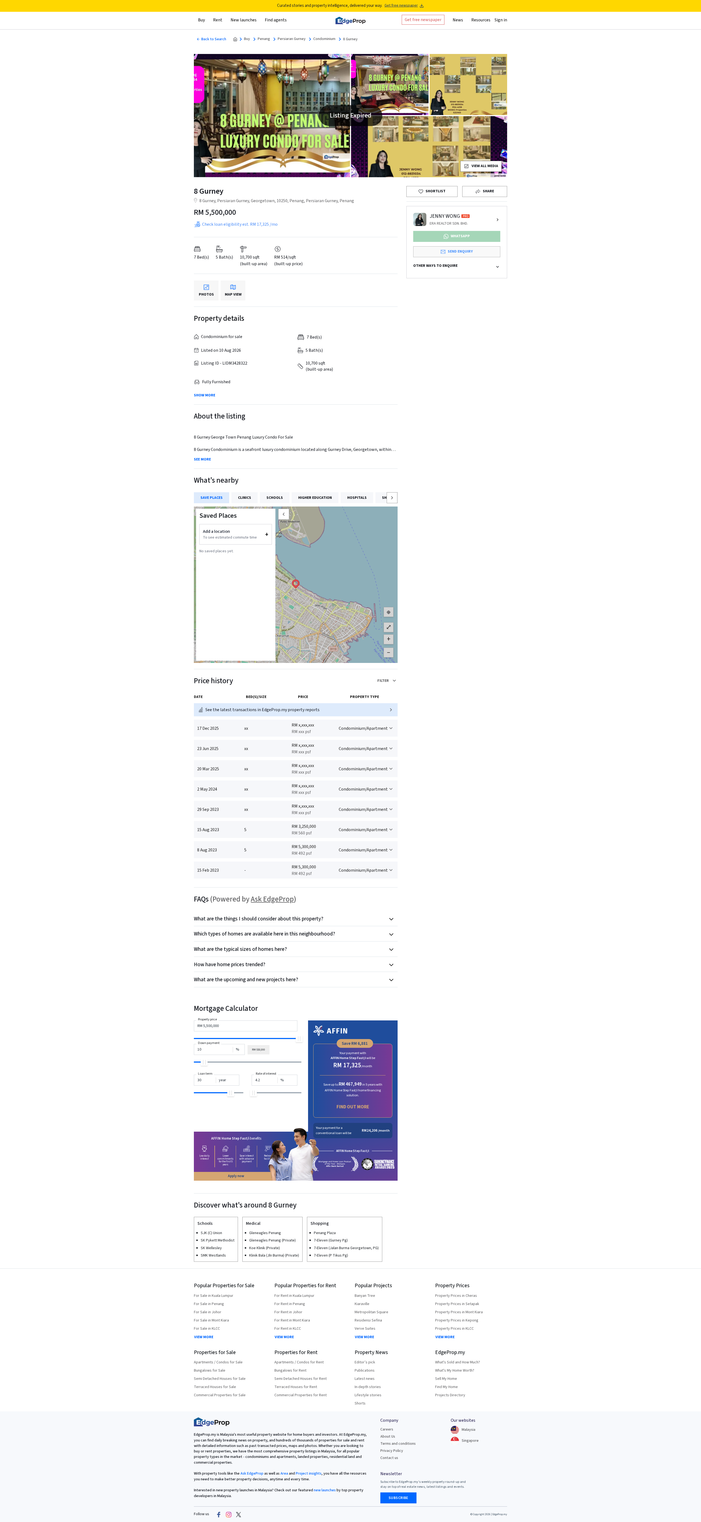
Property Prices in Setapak (457, 1304)
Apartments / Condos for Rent (299, 1362)
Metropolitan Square (371, 1312)
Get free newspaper (401, 5)
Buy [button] (201, 20)
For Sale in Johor (207, 1312)
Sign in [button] (501, 20)
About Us (387, 1436)
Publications (365, 1370)
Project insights (308, 1473)
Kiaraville (362, 1304)
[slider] (299, 1038)
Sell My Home (446, 1378)
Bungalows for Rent (290, 1370)
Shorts (360, 1403)
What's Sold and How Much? (457, 1362)
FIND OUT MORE (353, 1106)
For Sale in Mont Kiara (211, 1320)
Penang (264, 39)
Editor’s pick (365, 1362)
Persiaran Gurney (292, 39)
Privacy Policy (391, 1451)
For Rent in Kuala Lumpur (294, 1295)
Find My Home (446, 1387)
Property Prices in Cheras (456, 1295)
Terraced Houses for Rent (295, 1387)
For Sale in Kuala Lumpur (213, 1295)
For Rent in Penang (289, 1304)
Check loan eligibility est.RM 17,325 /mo (240, 224)
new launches (325, 1490)
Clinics (244, 497)
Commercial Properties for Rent (300, 1395)
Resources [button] (480, 20)
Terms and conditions (398, 1443)
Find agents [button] (276, 20)
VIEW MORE (203, 1337)
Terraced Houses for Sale (215, 1387)
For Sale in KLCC (207, 1328)
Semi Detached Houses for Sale (220, 1378)
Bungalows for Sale (209, 1370)
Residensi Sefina (368, 1320)
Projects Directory (450, 1395)
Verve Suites (365, 1328)
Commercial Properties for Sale (220, 1395)
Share (488, 191)
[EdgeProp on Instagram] (228, 1514)
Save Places (211, 497)
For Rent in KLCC (287, 1328)
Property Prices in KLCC (454, 1328)
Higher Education (315, 497)
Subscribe (398, 1498)
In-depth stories (368, 1387)
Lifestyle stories (368, 1395)
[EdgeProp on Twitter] (238, 1514)
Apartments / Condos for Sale (218, 1362)
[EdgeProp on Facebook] (219, 1514)
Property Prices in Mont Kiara (459, 1312)
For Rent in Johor (288, 1312)
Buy (247, 39)
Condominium (324, 39)
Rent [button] (217, 20)
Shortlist (436, 191)
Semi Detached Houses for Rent (300, 1378)
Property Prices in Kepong (456, 1320)
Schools (274, 497)
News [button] (458, 20)
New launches (244, 20)
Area (284, 1473)
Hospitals (357, 497)
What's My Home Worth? (454, 1370)
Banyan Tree (365, 1295)
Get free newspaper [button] (423, 20)
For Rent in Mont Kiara (292, 1320)
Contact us (389, 1458)
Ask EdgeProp (272, 899)
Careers (386, 1429)
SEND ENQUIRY (460, 251)
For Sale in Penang (209, 1304)
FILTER (383, 680)
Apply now (236, 1176)
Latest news (365, 1378)
